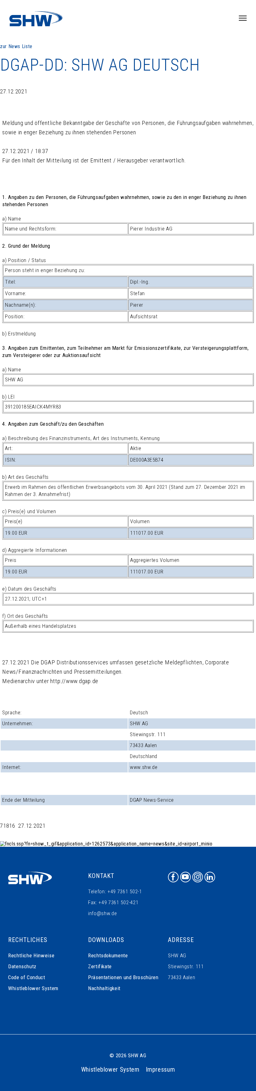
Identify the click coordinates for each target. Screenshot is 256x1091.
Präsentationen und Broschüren (123, 977)
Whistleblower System (33, 988)
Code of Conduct (26, 977)
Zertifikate (100, 966)
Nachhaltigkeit (104, 988)
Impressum (160, 1069)
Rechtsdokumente (108, 955)
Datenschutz (22, 966)
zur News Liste (16, 46)
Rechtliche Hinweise (31, 955)
